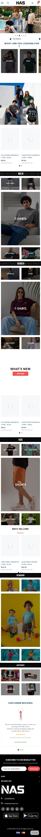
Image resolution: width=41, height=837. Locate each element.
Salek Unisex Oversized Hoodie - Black (29, 563)
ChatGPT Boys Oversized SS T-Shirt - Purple (30, 156)
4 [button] (21, 35)
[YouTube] (17, 809)
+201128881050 (9, 798)
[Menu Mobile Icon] (2, 3)
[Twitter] (8, 809)
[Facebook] (3, 809)
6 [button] (25, 35)
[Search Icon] (8, 3)
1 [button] (15, 35)
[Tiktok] (22, 809)
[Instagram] (12, 809)
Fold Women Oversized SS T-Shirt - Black (10, 156)
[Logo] (20, 3)
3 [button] (19, 35)
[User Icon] (32, 3)
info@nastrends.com (11, 803)
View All (20, 533)
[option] (20, 19)
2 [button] (17, 35)
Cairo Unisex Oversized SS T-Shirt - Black (10, 563)
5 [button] (23, 35)
